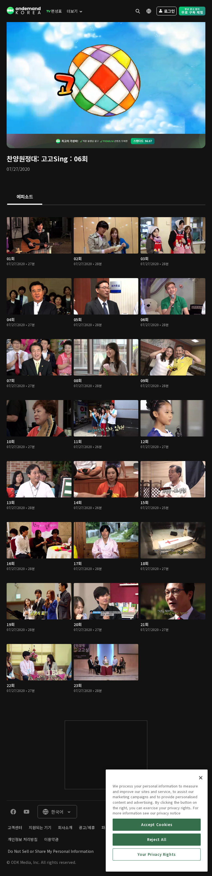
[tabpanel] (106, 457)
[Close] (201, 778)
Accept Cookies (156, 824)
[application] (106, 78)
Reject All (156, 839)
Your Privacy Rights (156, 854)
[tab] (24, 197)
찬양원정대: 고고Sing (37, 158)
